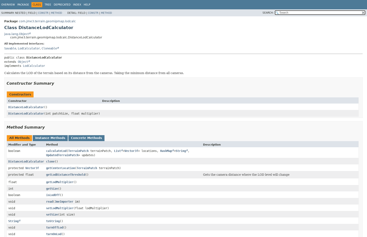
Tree (48, 4)
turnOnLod (53, 234)
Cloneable (49, 48)
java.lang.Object (16, 34)
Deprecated (62, 4)
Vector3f (131, 151)
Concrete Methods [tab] (86, 138)
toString (53, 221)
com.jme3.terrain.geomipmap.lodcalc (47, 21)
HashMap (166, 151)
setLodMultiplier (59, 208)
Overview (8, 4)
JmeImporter (64, 201)
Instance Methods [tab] (50, 138)
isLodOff (53, 195)
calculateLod (56, 151)
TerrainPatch (78, 151)
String (181, 151)
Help (87, 4)
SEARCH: (268, 12)
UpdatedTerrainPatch (62, 155)
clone (50, 161)
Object (23, 61)
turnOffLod (54, 227)
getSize (52, 188)
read (49, 201)
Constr (43, 12)
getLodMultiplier (59, 182)
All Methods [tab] (19, 138)
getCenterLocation (60, 168)
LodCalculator (29, 48)
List (117, 151)
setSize (52, 214)
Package (23, 4)
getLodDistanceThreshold (65, 174)
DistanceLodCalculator (26, 107)
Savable (10, 48)
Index (77, 4)
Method (56, 12)
